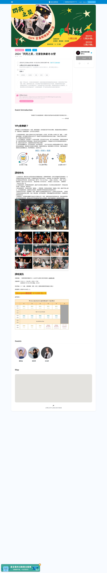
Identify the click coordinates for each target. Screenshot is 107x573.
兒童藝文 (23, 75)
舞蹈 (41, 75)
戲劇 (47, 75)
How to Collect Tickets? (26, 101)
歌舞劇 (30, 75)
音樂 (36, 75)
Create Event (91, 2)
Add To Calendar (55, 62)
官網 (21, 71)
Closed (84, 58)
